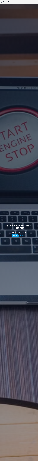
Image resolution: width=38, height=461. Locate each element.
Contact (27, 1)
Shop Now (15, 235)
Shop (20, 1)
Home (16, 1)
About (23, 1)
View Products (22, 235)
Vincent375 (6, 1)
